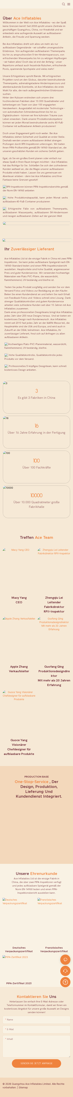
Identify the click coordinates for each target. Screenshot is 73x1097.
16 (37, 426)
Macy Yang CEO (19, 600)
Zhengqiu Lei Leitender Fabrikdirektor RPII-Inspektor (54, 604)
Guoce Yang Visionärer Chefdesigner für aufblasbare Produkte (19, 747)
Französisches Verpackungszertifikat (54, 949)
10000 (36, 495)
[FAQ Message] (65, 981)
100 (36, 461)
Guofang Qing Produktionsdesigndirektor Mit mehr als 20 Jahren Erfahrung (54, 676)
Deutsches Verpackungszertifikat (19, 949)
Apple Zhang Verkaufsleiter (19, 669)
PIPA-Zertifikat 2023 (19, 983)
